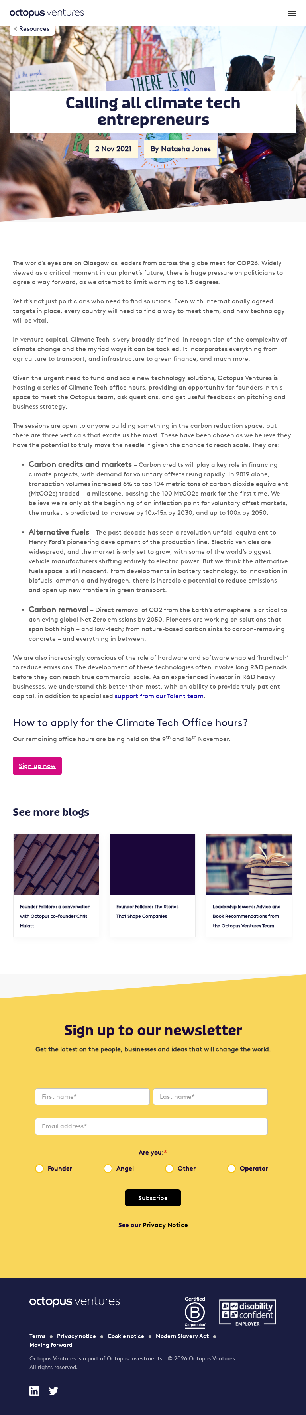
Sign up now (37, 765)
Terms (37, 1336)
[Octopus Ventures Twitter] (53, 1391)
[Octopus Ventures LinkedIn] (34, 1391)
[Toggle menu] (291, 13)
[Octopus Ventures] (47, 12)
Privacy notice (76, 1336)
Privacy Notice (165, 1225)
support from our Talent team (159, 696)
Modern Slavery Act (182, 1336)
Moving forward (51, 1345)
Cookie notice (126, 1336)
